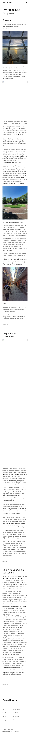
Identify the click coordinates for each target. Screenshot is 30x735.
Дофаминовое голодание (10, 334)
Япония (6, 20)
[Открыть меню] (27, 3)
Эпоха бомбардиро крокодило (13, 571)
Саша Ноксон (7, 3)
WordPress (16, 731)
